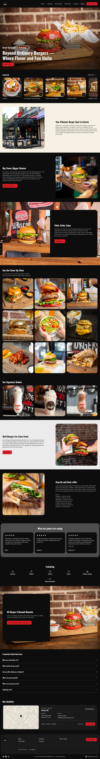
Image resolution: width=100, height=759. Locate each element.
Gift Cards (68, 4)
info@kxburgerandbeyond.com (66, 718)
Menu (43, 4)
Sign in (83, 4)
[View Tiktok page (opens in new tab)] (8, 757)
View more (71, 546)
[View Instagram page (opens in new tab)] (6, 757)
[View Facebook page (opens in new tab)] (3, 757)
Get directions (89, 709)
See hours (80, 724)
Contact (75, 4)
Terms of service (22, 749)
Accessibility (32, 749)
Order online (90, 724)
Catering (49, 4)
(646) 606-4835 (62, 716)
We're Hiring (58, 4)
